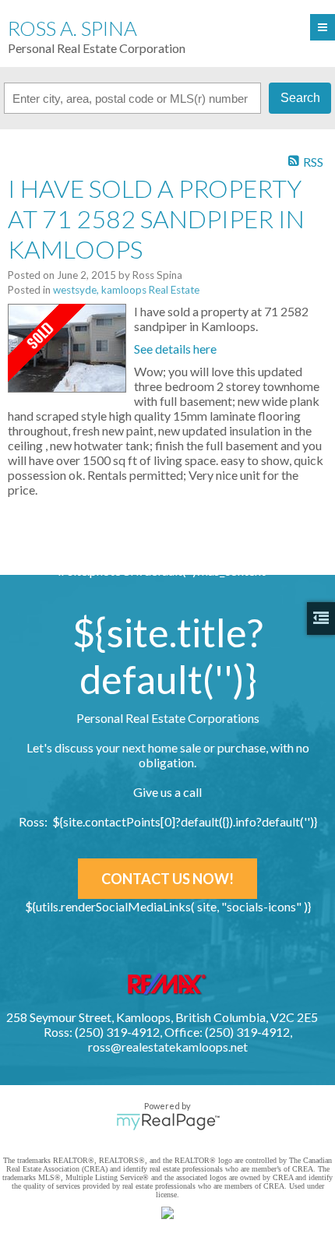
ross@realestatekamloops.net (168, 1046)
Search (300, 97)
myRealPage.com (167, 1122)
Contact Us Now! (167, 878)
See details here (175, 348)
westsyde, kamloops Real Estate (126, 290)
